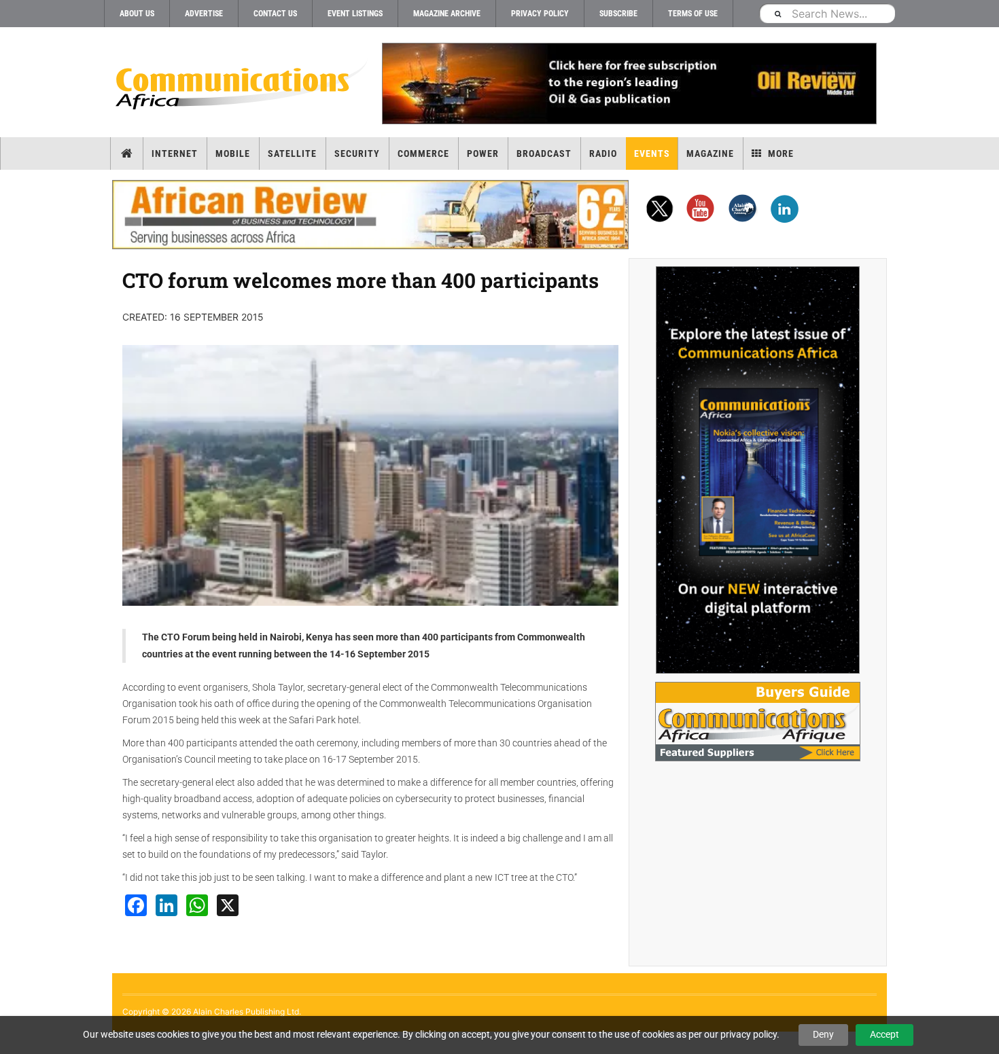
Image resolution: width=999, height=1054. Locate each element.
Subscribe (618, 13)
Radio (603, 153)
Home (127, 153)
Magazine (710, 153)
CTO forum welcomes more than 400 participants (360, 280)
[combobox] (827, 13)
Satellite (292, 153)
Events (652, 153)
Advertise (204, 13)
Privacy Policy (540, 13)
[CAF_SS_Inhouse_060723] (758, 470)
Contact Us (275, 13)
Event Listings (355, 13)
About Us (137, 13)
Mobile (232, 153)
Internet (175, 153)
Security (357, 153)
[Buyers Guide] (758, 721)
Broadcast (544, 153)
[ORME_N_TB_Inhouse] (629, 83)
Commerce (423, 153)
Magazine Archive (446, 13)
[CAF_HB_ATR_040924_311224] (370, 215)
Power (483, 153)
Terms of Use (693, 13)
